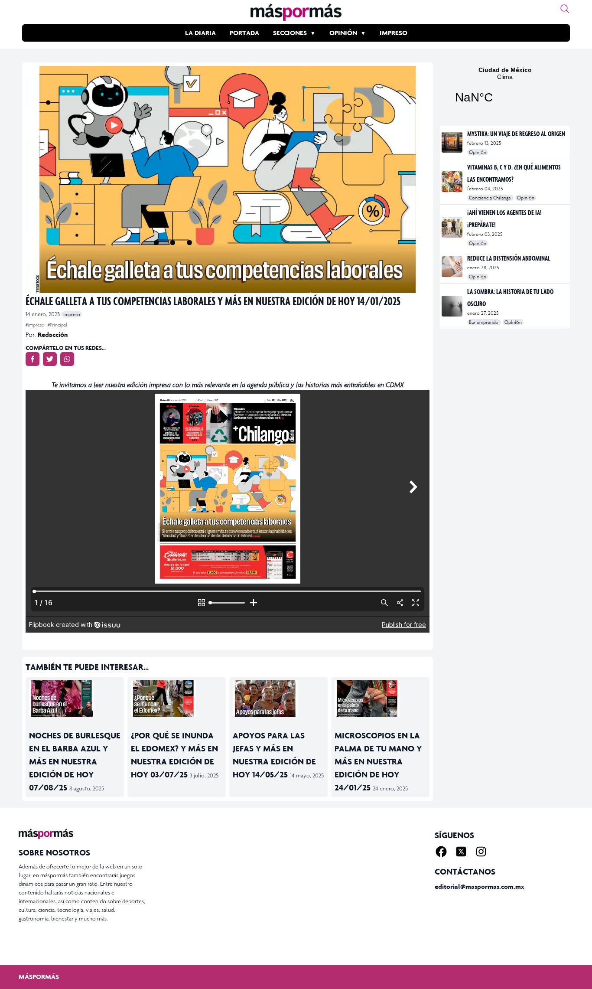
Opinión (343, 33)
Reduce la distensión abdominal (508, 258)
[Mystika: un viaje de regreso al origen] (453, 142)
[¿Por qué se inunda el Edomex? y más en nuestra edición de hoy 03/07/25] (176, 698)
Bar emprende (484, 322)
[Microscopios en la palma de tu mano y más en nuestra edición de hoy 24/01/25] (380, 698)
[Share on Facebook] (32, 359)
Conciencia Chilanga (490, 198)
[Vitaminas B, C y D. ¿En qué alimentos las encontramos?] (453, 181)
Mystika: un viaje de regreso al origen (516, 133)
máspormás (39, 977)
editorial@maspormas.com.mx (479, 886)
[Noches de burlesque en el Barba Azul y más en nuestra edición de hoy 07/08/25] (74, 698)
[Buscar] (564, 8)
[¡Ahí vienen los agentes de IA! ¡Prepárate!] (453, 227)
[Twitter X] (461, 851)
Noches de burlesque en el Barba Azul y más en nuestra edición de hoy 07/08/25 (74, 761)
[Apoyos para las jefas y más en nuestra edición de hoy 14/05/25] (278, 698)
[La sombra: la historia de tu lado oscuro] (453, 306)
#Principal (57, 325)
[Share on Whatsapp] (67, 359)
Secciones (290, 33)
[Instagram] (481, 851)
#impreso (36, 325)
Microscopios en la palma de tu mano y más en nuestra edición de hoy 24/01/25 (378, 761)
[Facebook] (441, 851)
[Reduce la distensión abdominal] (453, 266)
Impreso (393, 33)
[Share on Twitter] (50, 359)
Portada (244, 33)
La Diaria (200, 33)
